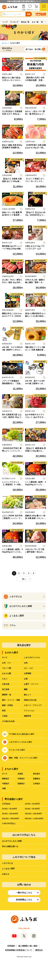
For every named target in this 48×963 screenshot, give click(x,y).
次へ (24, 579)
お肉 (26, 663)
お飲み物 (5, 684)
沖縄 (4, 788)
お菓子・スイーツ (31, 684)
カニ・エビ (28, 668)
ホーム (4, 43)
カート (36, 9)
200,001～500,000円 (10, 818)
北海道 (20, 774)
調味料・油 (6, 695)
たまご (4, 679)
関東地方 (5, 779)
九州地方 (36, 783)
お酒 (26, 679)
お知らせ (5, 874)
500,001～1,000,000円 (34, 818)
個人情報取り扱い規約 (28, 946)
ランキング (14, 22)
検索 (28, 14)
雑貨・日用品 (7, 705)
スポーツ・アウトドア (33, 705)
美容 (4, 711)
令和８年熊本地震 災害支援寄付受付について (24, 1)
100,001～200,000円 (33, 814)
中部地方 (21, 779)
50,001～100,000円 (10, 814)
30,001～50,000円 (32, 809)
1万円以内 (6, 804)
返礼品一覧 (25, 22)
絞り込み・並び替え (34, 49)
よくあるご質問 (8, 868)
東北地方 (36, 774)
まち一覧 (35, 22)
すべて (4, 657)
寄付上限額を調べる (10, 846)
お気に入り (30, 9)
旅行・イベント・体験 (11, 700)
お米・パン (6, 663)
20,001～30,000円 (9, 809)
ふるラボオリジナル (32, 657)
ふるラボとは (7, 863)
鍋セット (27, 695)
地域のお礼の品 (30, 700)
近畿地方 (36, 779)
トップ (5, 22)
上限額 (23, 9)
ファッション (29, 711)
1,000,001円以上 (9, 823)
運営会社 (39, 950)
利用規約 (11, 946)
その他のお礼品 (8, 721)
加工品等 (5, 689)
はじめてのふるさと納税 (12, 841)
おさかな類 (6, 673)
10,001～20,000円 (32, 804)
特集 (42, 22)
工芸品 (4, 716)
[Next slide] (45, 22)
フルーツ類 (6, 668)
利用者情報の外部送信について (18, 950)
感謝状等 (27, 716)
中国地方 (5, 783)
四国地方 (21, 783)
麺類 (26, 689)
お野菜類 (27, 673)
